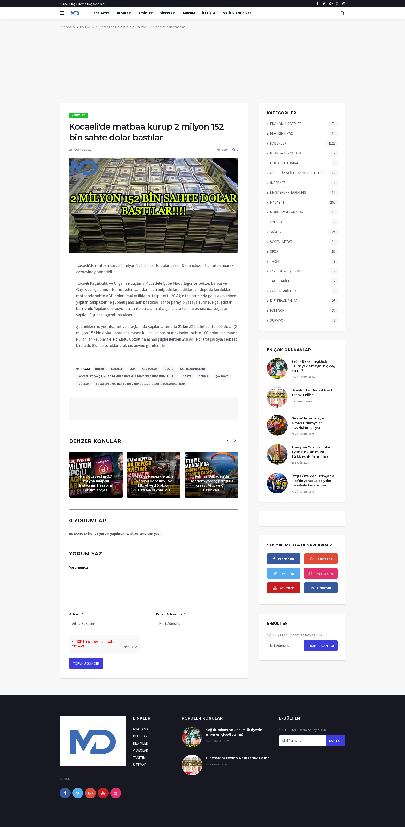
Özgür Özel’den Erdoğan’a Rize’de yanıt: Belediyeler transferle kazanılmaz (312, 480)
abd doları (150, 369)
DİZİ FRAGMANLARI (284, 300)
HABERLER (87, 27)
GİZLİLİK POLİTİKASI (237, 13)
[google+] (90, 793)
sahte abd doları (192, 369)
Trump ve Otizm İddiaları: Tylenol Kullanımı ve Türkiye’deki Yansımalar (311, 452)
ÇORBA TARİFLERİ (283, 291)
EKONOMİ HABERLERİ (286, 123)
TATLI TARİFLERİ (282, 281)
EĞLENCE (277, 310)
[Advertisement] (202, 68)
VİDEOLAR (167, 13)
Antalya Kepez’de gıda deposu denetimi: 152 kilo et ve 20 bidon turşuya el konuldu (154, 483)
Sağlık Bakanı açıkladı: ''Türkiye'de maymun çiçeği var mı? (313, 366)
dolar (99, 369)
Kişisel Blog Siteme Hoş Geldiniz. (82, 4)
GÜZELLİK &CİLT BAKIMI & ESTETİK (296, 173)
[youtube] (337, 3)
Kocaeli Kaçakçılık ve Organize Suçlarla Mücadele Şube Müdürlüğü (127, 376)
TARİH (274, 261)
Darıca (203, 376)
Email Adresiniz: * (170, 614)
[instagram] (343, 3)
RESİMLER (145, 13)
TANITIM (188, 13)
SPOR (274, 251)
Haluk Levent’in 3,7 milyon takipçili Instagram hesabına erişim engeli (96, 483)
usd (132, 369)
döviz (169, 369)
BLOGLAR (124, 13)
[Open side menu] (62, 13)
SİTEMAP (139, 764)
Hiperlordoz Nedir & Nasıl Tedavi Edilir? (311, 392)
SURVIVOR (277, 320)
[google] (330, 3)
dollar (84, 384)
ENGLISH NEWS (281, 133)
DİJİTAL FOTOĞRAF (284, 163)
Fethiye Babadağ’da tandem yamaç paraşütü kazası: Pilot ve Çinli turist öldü (212, 483)
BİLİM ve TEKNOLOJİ (285, 153)
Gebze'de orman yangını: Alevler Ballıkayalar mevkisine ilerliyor (311, 423)
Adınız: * (76, 614)
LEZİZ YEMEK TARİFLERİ (288, 192)
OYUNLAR (277, 222)
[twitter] (324, 3)
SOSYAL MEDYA (281, 241)
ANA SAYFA (101, 13)
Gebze (187, 376)
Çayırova (221, 376)
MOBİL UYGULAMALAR (286, 212)
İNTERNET (278, 182)
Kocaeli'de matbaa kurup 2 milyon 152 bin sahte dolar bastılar (142, 27)
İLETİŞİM (208, 13)
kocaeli (116, 369)
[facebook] (317, 3)
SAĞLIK (275, 232)
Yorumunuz (78, 567)
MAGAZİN (277, 202)
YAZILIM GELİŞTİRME (285, 271)
